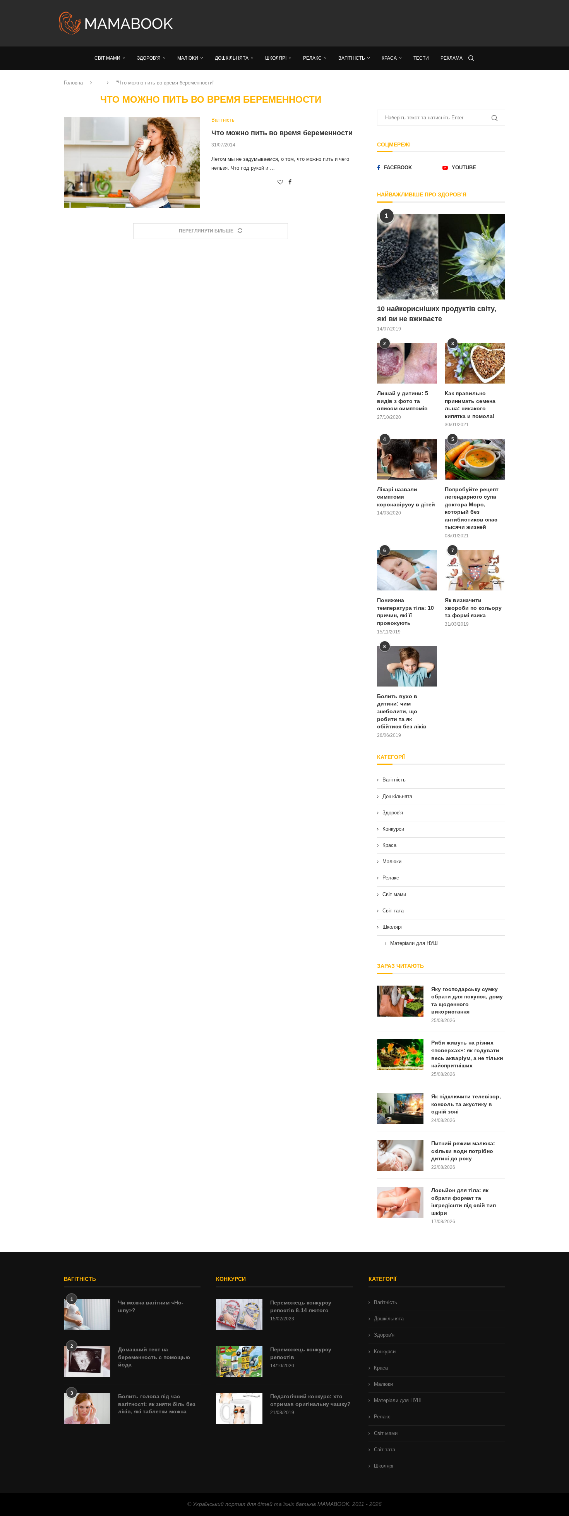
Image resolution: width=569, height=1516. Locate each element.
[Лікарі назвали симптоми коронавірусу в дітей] (407, 459)
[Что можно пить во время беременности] (132, 162)
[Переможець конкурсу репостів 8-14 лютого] (239, 1314)
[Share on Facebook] (289, 182)
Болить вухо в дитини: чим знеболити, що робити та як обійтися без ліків (402, 711)
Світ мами (394, 894)
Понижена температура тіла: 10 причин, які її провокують (405, 611)
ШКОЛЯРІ (275, 58)
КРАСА (389, 58)
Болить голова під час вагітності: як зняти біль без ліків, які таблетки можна (156, 1403)
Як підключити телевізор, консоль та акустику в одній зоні (466, 1104)
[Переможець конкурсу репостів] (239, 1361)
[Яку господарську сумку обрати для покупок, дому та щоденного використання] (400, 1001)
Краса (389, 845)
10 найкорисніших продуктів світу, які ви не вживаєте (436, 313)
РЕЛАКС (312, 58)
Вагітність (394, 780)
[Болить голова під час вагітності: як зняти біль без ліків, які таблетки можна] (87, 1408)
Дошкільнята (397, 796)
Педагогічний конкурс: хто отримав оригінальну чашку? (310, 1400)
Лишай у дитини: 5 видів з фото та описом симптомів (402, 400)
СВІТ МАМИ (107, 58)
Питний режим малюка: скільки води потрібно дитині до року (463, 1151)
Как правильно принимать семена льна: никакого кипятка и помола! (470, 404)
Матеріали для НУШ (414, 943)
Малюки (391, 861)
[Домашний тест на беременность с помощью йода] (87, 1361)
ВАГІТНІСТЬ (351, 58)
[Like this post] (280, 182)
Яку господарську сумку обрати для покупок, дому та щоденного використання (467, 1000)
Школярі (392, 927)
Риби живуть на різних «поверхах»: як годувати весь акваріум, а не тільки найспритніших (467, 1054)
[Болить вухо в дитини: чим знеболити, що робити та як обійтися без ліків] (407, 666)
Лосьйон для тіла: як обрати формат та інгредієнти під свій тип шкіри (463, 1201)
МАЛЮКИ (187, 58)
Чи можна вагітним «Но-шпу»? (150, 1306)
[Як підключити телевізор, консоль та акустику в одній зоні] (400, 1108)
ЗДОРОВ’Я (149, 58)
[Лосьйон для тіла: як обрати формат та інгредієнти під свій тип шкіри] (400, 1202)
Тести (421, 58)
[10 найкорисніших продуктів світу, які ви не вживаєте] (441, 257)
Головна (73, 83)
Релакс (390, 878)
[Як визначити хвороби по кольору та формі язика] (475, 570)
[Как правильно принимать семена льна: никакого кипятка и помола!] (475, 363)
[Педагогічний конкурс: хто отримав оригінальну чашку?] (239, 1408)
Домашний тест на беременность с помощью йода (154, 1357)
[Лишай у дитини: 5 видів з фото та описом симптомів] (407, 363)
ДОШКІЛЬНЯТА (232, 58)
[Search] (471, 58)
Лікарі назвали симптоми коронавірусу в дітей (406, 497)
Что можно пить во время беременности (282, 133)
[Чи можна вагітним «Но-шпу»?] (87, 1314)
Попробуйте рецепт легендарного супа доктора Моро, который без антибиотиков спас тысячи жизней (472, 508)
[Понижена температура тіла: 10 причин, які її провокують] (407, 570)
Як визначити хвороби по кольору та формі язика (473, 607)
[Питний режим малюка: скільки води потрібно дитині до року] (400, 1155)
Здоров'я (392, 813)
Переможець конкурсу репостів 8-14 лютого (300, 1306)
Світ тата (393, 911)
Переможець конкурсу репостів (300, 1353)
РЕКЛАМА (451, 58)
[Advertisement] (362, 23)
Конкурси (393, 829)
